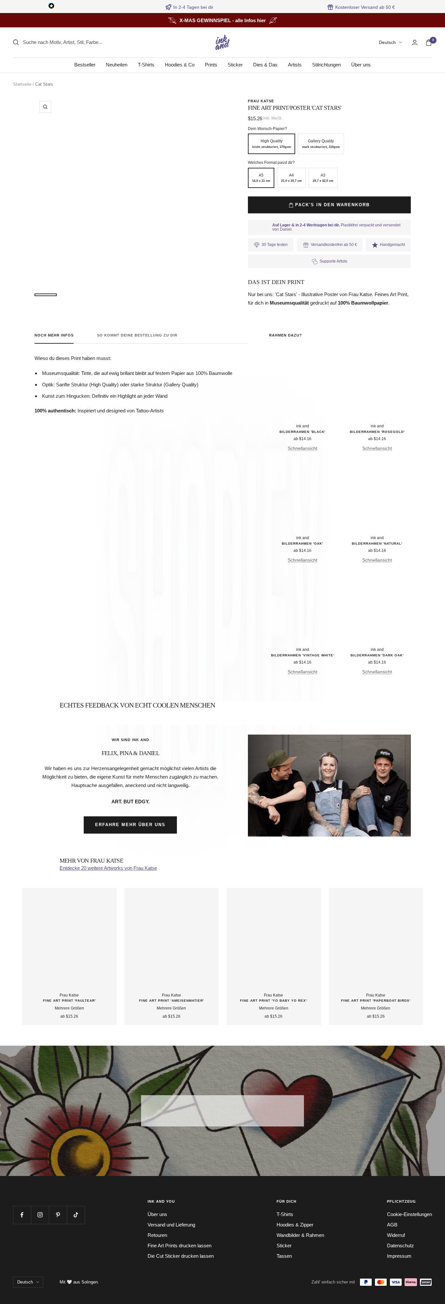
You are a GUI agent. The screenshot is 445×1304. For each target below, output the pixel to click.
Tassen (284, 1256)
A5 (261, 178)
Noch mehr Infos (54, 335)
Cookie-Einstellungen (409, 1214)
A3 (323, 178)
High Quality (271, 144)
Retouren (157, 1235)
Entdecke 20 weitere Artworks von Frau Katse (108, 868)
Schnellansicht (302, 448)
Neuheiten (116, 64)
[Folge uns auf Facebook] (22, 1215)
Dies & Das (265, 64)
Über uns (361, 64)
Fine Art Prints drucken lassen (179, 1245)
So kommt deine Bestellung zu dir (137, 335)
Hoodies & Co (179, 64)
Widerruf (396, 1235)
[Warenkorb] (428, 42)
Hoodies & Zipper (295, 1224)
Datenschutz (400, 1245)
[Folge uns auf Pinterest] (58, 1215)
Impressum (399, 1256)
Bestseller (84, 64)
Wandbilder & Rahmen (300, 1235)
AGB (392, 1224)
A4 (291, 178)
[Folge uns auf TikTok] (76, 1215)
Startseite (22, 84)
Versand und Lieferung (171, 1224)
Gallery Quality (321, 144)
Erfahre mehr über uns (130, 824)
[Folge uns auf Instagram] (40, 1215)
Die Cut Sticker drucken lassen (181, 1256)
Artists (295, 64)
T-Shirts (146, 64)
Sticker (235, 64)
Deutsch (387, 42)
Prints (211, 64)
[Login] (415, 42)
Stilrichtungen (326, 64)
